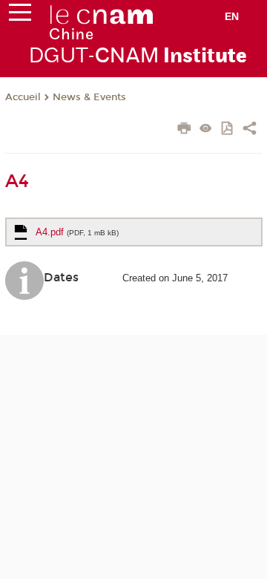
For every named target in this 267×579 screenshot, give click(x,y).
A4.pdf (77, 232)
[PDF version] (228, 129)
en (232, 16)
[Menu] (20, 15)
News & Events (89, 97)
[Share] (249, 129)
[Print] (184, 129)
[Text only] (206, 129)
